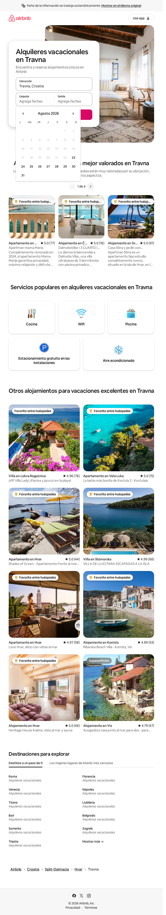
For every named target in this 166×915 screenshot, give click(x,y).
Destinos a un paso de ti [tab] (26, 763)
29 (65, 166)
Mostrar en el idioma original (121, 6)
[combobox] (54, 86)
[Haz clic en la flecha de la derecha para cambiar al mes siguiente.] (73, 113)
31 (22, 175)
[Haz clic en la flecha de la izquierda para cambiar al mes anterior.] (23, 113)
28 (56, 166)
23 (73, 158)
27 (48, 166)
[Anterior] (72, 186)
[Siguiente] (90, 186)
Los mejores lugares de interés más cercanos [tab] (81, 763)
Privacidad (72, 908)
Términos (90, 908)
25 (31, 166)
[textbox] (35, 101)
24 (23, 166)
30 (73, 166)
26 (40, 166)
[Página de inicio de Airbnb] (20, 18)
